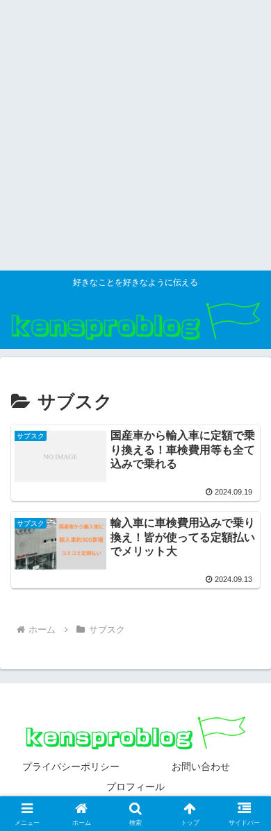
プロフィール (135, 786)
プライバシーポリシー (71, 766)
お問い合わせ (201, 766)
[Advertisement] (135, 135)
